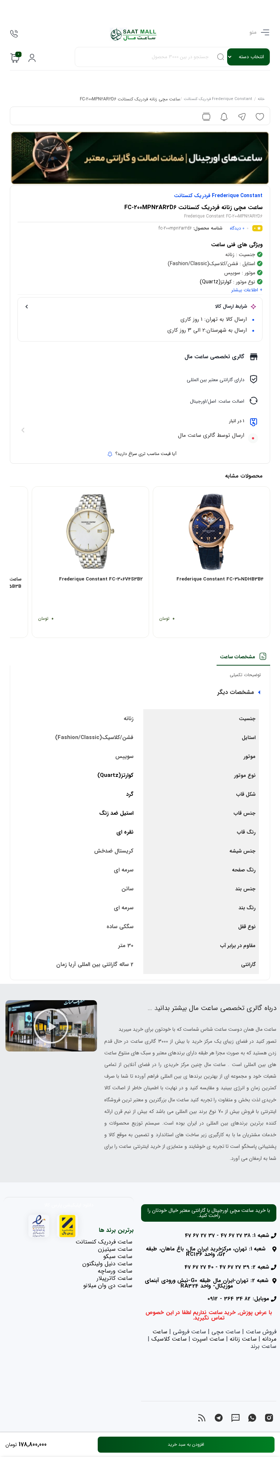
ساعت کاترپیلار (114, 1278)
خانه (261, 99)
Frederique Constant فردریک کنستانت (218, 99)
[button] (51, 1026)
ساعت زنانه (243, 1339)
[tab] (243, 659)
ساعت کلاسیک (169, 1339)
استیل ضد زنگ (116, 813)
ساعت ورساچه (115, 1271)
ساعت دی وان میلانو (107, 1285)
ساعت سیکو (117, 1256)
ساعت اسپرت (208, 1339)
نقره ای (124, 832)
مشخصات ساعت (237, 657)
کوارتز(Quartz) (216, 282)
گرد (129, 794)
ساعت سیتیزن (115, 1249)
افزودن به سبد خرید (186, 1444)
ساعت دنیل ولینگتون (107, 1263)
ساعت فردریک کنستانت (103, 1241)
